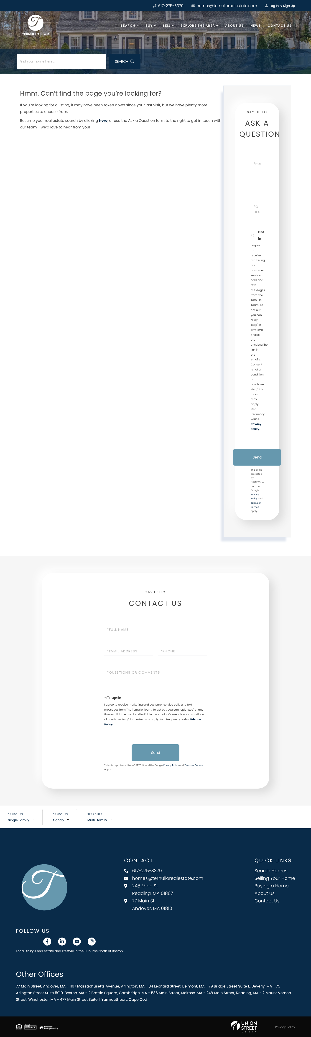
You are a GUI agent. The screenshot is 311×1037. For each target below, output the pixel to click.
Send (257, 457)
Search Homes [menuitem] (271, 871)
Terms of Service (193, 765)
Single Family (18, 820)
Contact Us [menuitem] (280, 25)
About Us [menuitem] (234, 25)
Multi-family (97, 820)
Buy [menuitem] (149, 25)
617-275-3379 (170, 5)
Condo (58, 820)
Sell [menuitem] (167, 25)
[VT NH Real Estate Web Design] (244, 1026)
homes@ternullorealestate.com (226, 5)
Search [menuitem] (128, 25)
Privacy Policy (171, 765)
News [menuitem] (255, 25)
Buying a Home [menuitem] (272, 886)
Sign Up (289, 5)
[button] (124, 61)
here (103, 120)
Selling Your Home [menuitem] (275, 878)
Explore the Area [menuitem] (198, 25)
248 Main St (152, 889)
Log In (274, 5)
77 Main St (152, 905)
